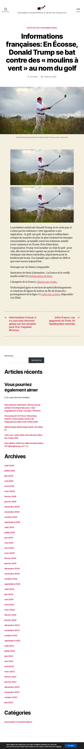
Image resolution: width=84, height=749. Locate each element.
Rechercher (8, 356)
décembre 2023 (12, 625)
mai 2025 (8, 543)
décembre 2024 (12, 568)
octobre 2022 (10, 697)
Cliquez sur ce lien (47, 281)
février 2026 (10, 496)
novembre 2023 (12, 630)
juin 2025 (8, 537)
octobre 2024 (10, 579)
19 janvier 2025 (50, 77)
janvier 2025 (10, 563)
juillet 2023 (9, 651)
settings (58, 747)
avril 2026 (9, 486)
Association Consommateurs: (42, 28)
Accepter (71, 746)
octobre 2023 (10, 635)
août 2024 (9, 589)
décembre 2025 (12, 507)
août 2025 (9, 527)
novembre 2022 (11, 692)
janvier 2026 (10, 501)
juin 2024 (8, 594)
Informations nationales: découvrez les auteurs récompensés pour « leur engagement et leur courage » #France (22, 408)
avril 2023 (9, 666)
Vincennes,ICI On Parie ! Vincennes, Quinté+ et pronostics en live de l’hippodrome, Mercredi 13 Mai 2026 (21, 419)
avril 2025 (9, 548)
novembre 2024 (12, 574)
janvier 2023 (10, 682)
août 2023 (9, 646)
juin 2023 (8, 656)
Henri (35, 77)
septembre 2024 (12, 584)
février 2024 (10, 615)
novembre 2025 (12, 512)
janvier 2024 (10, 620)
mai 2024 (8, 599)
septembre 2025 (12, 522)
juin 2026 (8, 476)
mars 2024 (9, 610)
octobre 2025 (10, 517)
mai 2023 (8, 661)
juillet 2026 (9, 471)
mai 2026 (8, 481)
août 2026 (9, 465)
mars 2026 (9, 491)
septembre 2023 (12, 641)
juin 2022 (8, 702)
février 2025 (10, 558)
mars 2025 (9, 553)
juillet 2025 (9, 532)
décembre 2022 (12, 687)
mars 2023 (9, 671)
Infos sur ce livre (51, 294)
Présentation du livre (40, 276)
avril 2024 (9, 604)
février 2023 (10, 677)
